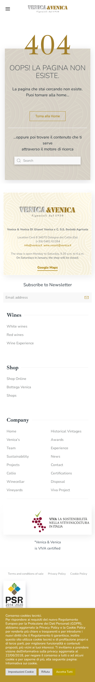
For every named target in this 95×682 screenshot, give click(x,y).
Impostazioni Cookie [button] (21, 672)
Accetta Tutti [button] (64, 672)
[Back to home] (47, 9)
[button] (7, 9)
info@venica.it (33, 245)
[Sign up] (87, 297)
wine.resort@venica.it (57, 245)
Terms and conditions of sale (26, 574)
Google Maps (47, 267)
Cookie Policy (78, 574)
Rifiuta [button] (45, 672)
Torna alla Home (47, 116)
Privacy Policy (57, 574)
